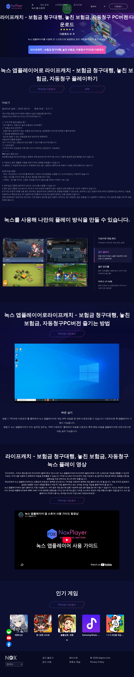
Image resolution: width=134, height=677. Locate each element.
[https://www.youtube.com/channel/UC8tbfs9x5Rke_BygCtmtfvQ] (9, 638)
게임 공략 (44, 5)
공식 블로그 (48, 657)
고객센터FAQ (61, 5)
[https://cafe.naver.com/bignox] (9, 631)
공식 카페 (46, 662)
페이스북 (73, 657)
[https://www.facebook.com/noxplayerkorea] (9, 644)
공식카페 (78, 5)
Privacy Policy (97, 662)
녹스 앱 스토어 (38, 8)
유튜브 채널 (74, 662)
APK (87, 89)
